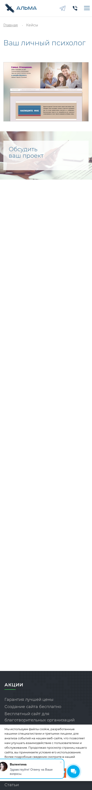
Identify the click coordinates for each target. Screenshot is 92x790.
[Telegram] (62, 8)
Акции (13, 684)
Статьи (11, 784)
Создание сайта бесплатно (32, 706)
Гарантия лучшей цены (28, 699)
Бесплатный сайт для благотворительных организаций (39, 717)
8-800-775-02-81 (75, 8)
